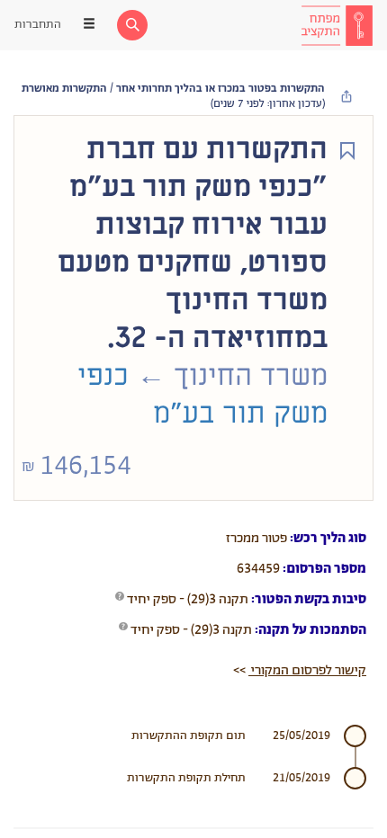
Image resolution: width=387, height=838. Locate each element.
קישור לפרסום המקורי (307, 670)
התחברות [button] (37, 24)
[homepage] (337, 25)
